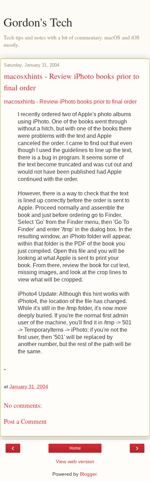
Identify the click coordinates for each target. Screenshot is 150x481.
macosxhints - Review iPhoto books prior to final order (70, 102)
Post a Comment (25, 421)
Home (75, 448)
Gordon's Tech (37, 22)
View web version (75, 461)
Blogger (88, 474)
